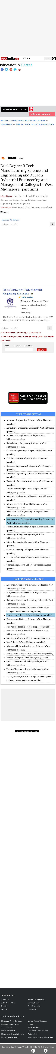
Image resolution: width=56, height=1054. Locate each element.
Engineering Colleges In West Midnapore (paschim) (29, 615)
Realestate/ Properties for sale (40, 1037)
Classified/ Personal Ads (38, 1030)
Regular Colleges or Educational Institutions (23, 120)
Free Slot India (34, 1006)
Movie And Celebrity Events (12, 1034)
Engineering (6, 124)
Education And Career (10, 1024)
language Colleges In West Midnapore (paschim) (28, 638)
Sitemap (4, 1009)
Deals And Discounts (9, 1037)
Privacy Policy (33, 1003)
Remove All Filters (10, 220)
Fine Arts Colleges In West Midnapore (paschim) (28, 626)
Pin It (21, 158)
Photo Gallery (33, 1027)
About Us (5, 999)
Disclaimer (32, 1009)
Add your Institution (41, 114)
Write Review (26, 297)
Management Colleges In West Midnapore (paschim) (30, 653)
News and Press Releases (11, 1021)
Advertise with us (8, 1003)
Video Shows (6, 1027)
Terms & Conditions (36, 999)
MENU (5, 212)
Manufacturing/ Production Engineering (35, 124)
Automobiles (33, 1034)
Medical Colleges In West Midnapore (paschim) (27, 657)
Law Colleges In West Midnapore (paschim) (26, 642)
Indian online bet (8, 1030)
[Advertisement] (28, 28)
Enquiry (4, 1006)
